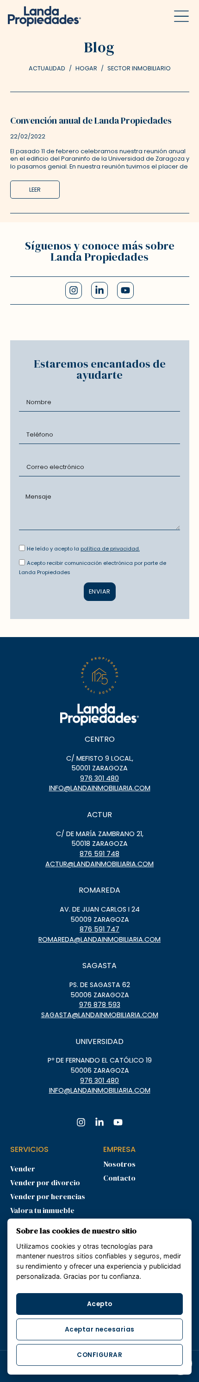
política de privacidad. (110, 548)
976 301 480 (99, 778)
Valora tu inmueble (42, 1210)
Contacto (119, 1177)
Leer (35, 190)
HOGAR (86, 68)
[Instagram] (73, 290)
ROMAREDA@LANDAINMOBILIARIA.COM (99, 939)
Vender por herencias (47, 1196)
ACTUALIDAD (47, 68)
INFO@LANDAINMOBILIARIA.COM (99, 788)
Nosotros (119, 1164)
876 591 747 (99, 929)
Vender (22, 1168)
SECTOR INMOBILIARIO (139, 68)
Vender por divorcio (45, 1182)
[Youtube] (125, 290)
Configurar (99, 1355)
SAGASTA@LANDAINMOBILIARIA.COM (99, 1014)
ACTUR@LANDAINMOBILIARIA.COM (99, 864)
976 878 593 (99, 1004)
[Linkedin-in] (99, 290)
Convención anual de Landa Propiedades (91, 120)
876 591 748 (99, 853)
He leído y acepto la (83, 548)
